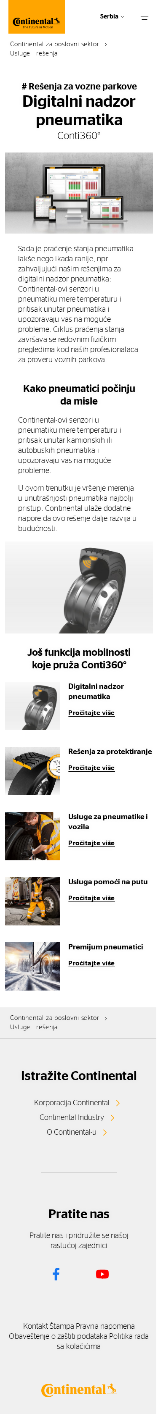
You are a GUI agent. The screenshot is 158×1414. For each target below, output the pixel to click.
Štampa (62, 1326)
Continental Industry (72, 1118)
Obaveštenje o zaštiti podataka (58, 1336)
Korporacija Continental (72, 1103)
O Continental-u (71, 1132)
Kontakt (35, 1326)
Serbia (109, 16)
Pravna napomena (105, 1326)
